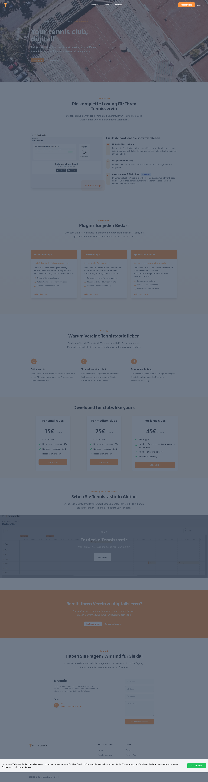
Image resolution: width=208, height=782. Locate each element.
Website (94, 5)
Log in (200, 5)
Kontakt (118, 5)
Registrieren (186, 4)
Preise (106, 5)
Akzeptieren (196, 765)
